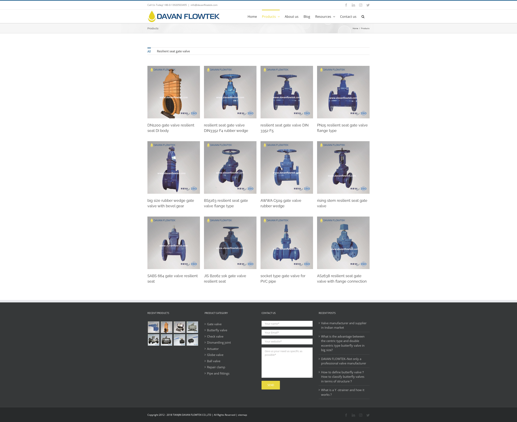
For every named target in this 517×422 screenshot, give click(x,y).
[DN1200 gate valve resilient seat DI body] (166, 327)
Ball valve (213, 361)
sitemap (242, 415)
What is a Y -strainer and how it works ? (342, 392)
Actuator (213, 349)
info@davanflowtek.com (204, 5)
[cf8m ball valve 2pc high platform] (153, 340)
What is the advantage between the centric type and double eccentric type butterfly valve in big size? (343, 343)
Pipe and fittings (218, 373)
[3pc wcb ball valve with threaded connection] (192, 340)
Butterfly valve (217, 330)
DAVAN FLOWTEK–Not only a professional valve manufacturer (343, 361)
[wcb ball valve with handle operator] (179, 340)
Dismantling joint (219, 342)
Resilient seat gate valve (173, 51)
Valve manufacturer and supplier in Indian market (344, 325)
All (149, 51)
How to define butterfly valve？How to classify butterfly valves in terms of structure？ (343, 376)
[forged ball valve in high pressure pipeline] (192, 327)
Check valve (215, 336)
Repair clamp (216, 367)
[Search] (363, 16)
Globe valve (215, 355)
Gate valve (214, 324)
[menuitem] (149, 51)
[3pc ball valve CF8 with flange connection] (166, 340)
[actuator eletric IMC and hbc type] (153, 327)
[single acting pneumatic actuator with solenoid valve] (179, 327)
